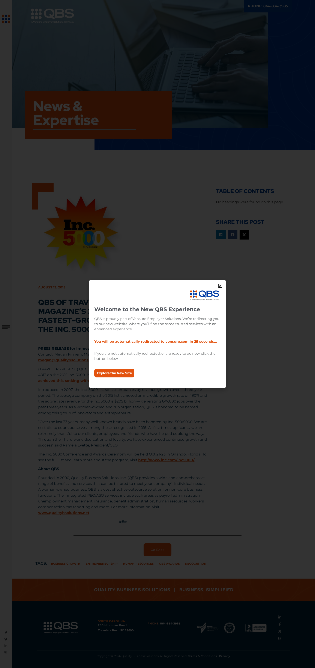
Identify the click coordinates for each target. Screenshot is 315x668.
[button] (220, 285)
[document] (157, 334)
